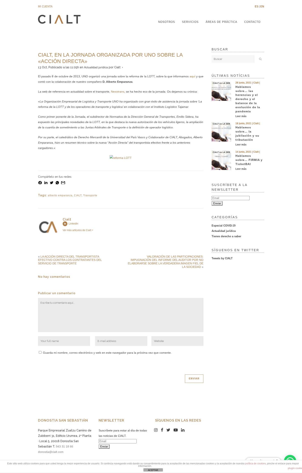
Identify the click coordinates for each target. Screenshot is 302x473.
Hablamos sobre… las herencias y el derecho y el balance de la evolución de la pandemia (247, 99)
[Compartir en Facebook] (40, 183)
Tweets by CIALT (222, 258)
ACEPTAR (153, 470)
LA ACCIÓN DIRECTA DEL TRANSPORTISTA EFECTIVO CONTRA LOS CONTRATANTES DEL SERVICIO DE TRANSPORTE (70, 260)
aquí (192, 76)
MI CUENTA (45, 6)
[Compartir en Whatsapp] (57, 183)
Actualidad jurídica (96, 67)
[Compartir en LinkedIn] (46, 183)
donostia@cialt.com (50, 451)
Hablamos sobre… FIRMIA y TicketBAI (249, 160)
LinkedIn (73, 223)
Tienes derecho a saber (226, 236)
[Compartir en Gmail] (63, 183)
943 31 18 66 (64, 446)
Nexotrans (117, 91)
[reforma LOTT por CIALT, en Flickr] (121, 157)
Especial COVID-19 (223, 225)
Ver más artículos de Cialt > (78, 230)
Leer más (241, 116)
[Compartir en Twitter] (52, 183)
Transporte (90, 195)
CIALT (78, 195)
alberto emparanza (60, 195)
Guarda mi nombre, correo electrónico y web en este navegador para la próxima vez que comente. (107, 352)
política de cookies (255, 463)
